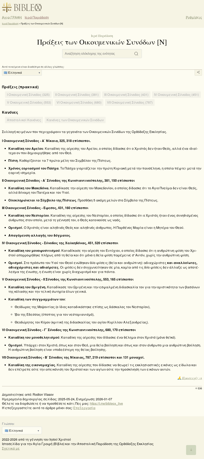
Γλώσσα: (8, 423)
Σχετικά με (11, 448)
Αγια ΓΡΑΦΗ (12, 17)
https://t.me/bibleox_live (106, 403)
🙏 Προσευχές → (189, 378)
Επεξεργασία (84, 407)
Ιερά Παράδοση (37, 17)
